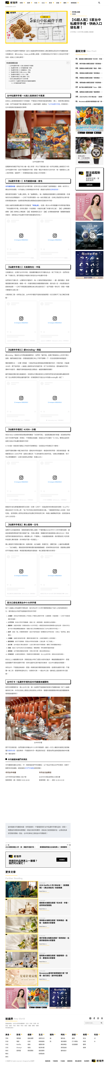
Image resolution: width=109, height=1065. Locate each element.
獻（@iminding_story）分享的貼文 (21, 420)
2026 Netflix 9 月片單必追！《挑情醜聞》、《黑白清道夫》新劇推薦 (54, 886)
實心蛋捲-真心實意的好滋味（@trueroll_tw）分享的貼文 (21, 593)
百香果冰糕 (11, 750)
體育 (65, 3)
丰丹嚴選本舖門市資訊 (20, 83)
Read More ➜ (43, 891)
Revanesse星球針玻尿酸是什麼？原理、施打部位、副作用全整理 (53, 974)
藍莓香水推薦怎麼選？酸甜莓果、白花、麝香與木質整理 (53, 956)
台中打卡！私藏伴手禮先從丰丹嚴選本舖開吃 (23, 81)
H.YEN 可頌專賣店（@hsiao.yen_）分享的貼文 (21, 500)
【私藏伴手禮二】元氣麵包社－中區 (20, 70)
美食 (50, 3)
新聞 (21, 3)
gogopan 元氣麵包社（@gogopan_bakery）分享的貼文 (21, 340)
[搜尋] (101, 1023)
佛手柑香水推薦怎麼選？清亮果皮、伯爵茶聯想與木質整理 (54, 939)
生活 (43, 3)
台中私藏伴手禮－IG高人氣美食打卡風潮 (21, 65)
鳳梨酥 (91, 32)
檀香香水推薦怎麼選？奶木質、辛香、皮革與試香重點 (54, 903)
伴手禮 (74, 12)
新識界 (9, 1018)
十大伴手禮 (79, 32)
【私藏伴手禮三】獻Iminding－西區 (20, 72)
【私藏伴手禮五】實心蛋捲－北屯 (19, 76)
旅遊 (57, 3)
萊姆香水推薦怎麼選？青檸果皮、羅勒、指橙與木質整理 (53, 921)
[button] (99, 2)
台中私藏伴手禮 (54, 104)
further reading (13, 878)
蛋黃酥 (86, 32)
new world (19, 1018)
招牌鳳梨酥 (54, 189)
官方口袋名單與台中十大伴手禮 (19, 78)
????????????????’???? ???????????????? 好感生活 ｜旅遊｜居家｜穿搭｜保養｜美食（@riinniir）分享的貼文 (35, 258)
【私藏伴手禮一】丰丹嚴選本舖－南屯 (21, 68)
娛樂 (28, 3)
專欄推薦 (74, 3)
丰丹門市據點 (29, 768)
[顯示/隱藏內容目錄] (67, 62)
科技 (35, 3)
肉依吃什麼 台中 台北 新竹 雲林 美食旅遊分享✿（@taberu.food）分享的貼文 (59, 593)
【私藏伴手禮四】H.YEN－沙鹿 (19, 74)
